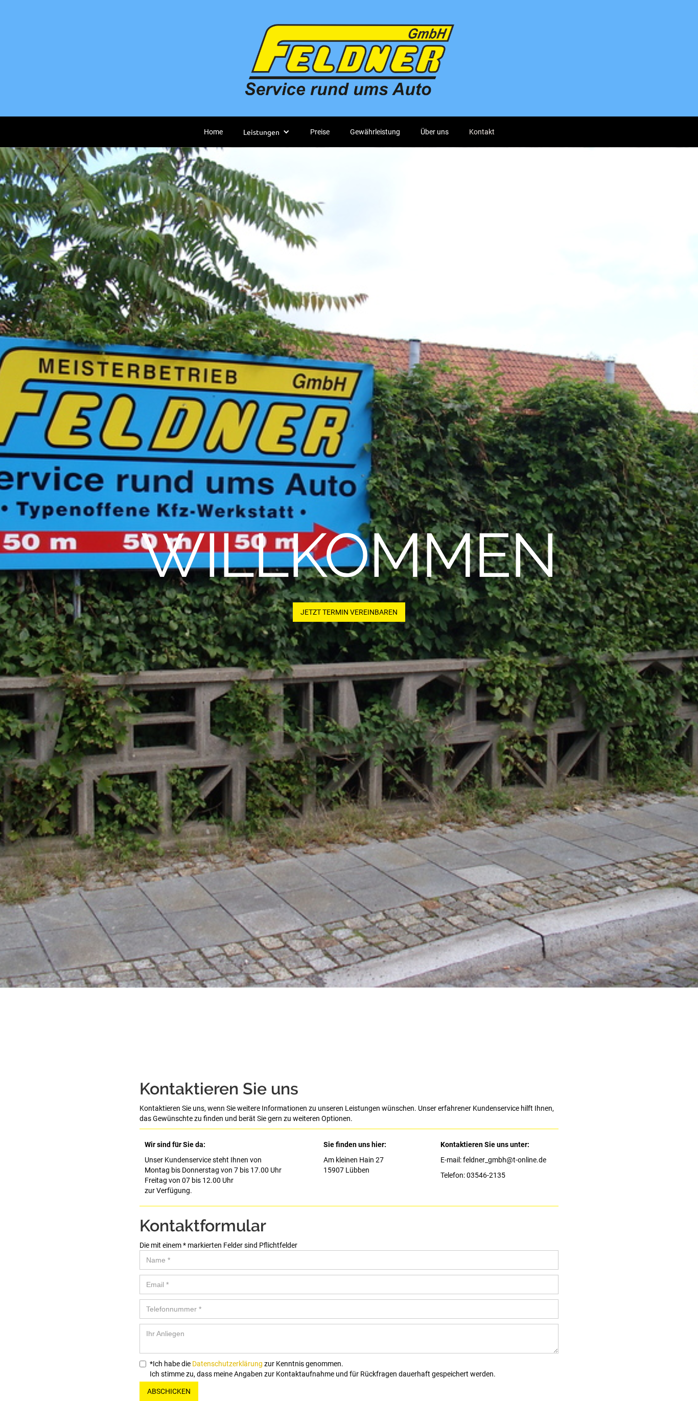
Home (213, 132)
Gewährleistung (375, 132)
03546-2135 (486, 1175)
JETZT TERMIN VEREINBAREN (349, 612)
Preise (320, 132)
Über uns (435, 132)
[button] (266, 131)
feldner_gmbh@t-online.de (503, 1160)
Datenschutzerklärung (227, 1364)
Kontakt (482, 132)
